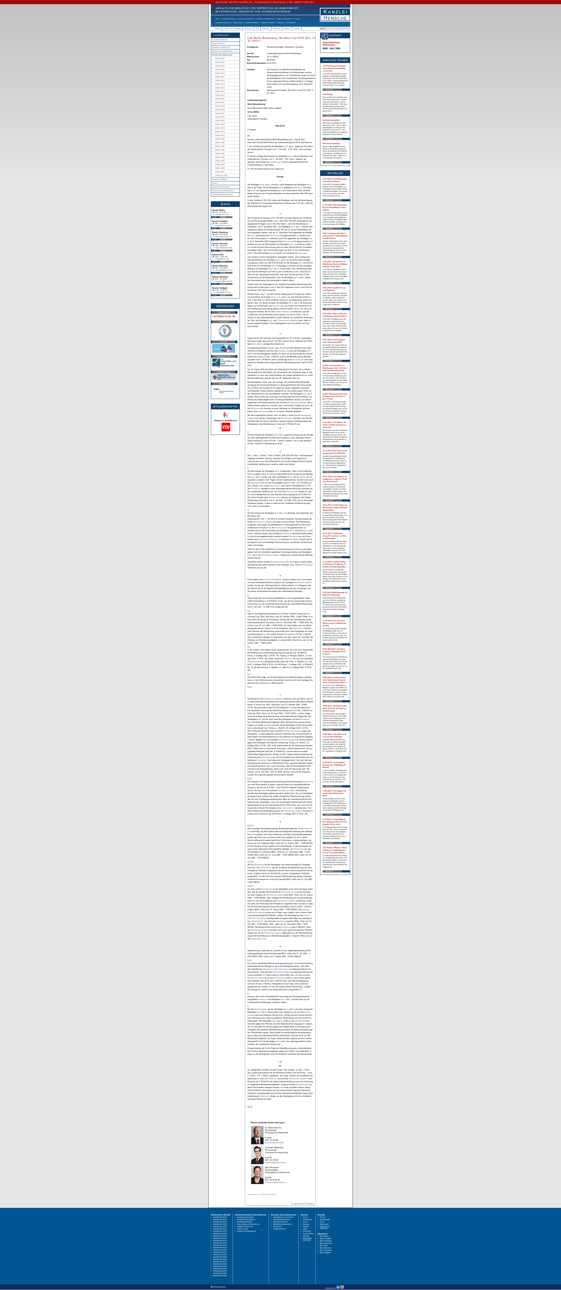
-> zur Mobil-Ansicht (220, 35)
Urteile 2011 (220, 99)
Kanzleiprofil (291, 22)
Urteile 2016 (220, 81)
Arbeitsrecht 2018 (220, 1236)
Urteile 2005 (220, 121)
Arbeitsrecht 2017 (220, 1238)
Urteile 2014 (220, 88)
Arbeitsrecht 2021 (220, 1229)
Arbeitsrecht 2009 (220, 1257)
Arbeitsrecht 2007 (220, 1262)
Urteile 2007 (220, 113)
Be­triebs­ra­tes (275, 162)
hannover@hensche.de (223, 248)
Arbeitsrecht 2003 (220, 1271)
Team (322, 1222)
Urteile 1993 (220, 165)
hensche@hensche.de (274, 1143)
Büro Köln (324, 1246)
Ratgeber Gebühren (268, 22)
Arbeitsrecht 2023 (220, 1224)
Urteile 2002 (220, 132)
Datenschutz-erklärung (325, 1227)
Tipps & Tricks (237, 22)
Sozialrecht (277, 1227)
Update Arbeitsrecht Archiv (222, 194)
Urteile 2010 (220, 102)
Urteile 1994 (220, 161)
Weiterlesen (329, 89)
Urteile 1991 (220, 172)
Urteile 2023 (220, 59)
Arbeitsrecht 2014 (220, 1245)
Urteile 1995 (220, 157)
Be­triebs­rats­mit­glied (255, 661)
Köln (257, 28)
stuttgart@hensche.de (223, 292)
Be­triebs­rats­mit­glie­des (268, 539)
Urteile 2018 (220, 73)
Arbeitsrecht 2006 (220, 1264)
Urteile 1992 (220, 168)
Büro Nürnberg (326, 1250)
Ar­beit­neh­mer (275, 486)
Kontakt (306, 1227)
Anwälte (297, 28)
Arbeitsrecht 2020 (220, 1231)
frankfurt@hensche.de (223, 225)
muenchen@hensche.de (224, 270)
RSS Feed (307, 1231)
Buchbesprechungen (245, 1217)
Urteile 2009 (220, 106)
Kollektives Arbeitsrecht (282, 1224)
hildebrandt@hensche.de (275, 1162)
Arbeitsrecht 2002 (220, 1273)
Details (223, 217)
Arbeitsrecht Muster (251, 22)
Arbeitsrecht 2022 (220, 1227)
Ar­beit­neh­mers (288, 808)
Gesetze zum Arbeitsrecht (265, 19)
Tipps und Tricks (218, 44)
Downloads (307, 1220)
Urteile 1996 (220, 154)
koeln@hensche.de (222, 259)
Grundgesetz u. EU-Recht (283, 1217)
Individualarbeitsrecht (281, 1220)
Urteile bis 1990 (221, 175)
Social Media (308, 1234)
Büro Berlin (324, 1236)
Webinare (281, 22)
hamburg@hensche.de (223, 236)
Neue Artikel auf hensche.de (248, 1224)
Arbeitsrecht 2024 (220, 1222)
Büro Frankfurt (325, 1239)
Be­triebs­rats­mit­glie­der (288, 320)
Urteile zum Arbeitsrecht (284, 19)
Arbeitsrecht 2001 (220, 1276)
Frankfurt (226, 28)
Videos (215, 183)
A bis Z (305, 1217)
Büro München (325, 1248)
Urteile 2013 (220, 91)
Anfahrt (214, 217)
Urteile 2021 (220, 62)
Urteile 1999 (220, 143)
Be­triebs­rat (297, 187)
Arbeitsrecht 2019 (220, 1234)
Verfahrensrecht (279, 1229)
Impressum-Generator (222, 22)
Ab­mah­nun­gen (301, 253)
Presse (297, 19)
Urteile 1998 (220, 146)
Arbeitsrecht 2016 (220, 1241)
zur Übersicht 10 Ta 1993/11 (302, 1204)
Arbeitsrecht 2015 (220, 1243)
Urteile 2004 (220, 124)
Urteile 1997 (220, 150)
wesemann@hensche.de (275, 1182)
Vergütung (261, 760)
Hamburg (237, 28)
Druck (305, 1222)
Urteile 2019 (220, 70)
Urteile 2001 (220, 135)
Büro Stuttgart (325, 1253)
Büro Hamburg (325, 1241)
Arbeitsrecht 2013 (220, 1248)
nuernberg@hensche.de (223, 281)
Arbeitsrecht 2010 (220, 1255)
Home (217, 19)
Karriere (306, 1224)
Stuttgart (287, 28)
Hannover (248, 28)
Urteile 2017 (220, 77)
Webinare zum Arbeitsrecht (222, 191)
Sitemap (306, 1236)
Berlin (217, 28)
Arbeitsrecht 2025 (220, 1220)
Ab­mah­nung (275, 235)
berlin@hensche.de (222, 214)
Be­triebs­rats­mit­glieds (273, 579)
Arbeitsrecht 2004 (220, 1269)
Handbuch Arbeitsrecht (245, 19)
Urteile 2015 (220, 84)
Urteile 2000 (220, 139)
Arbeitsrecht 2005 (220, 1266)
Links (305, 1229)
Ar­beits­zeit (263, 999)
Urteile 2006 (220, 117)
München (266, 28)
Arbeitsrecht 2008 (220, 1259)
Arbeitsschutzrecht (280, 1222)
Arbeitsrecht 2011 (220, 1252)
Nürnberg (276, 28)
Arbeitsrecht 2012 (220, 1250)
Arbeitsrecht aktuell (228, 19)
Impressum (324, 1224)
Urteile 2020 (220, 66)
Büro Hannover (326, 1243)
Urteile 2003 (220, 128)
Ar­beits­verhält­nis (282, 312)
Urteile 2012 (220, 95)
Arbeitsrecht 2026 (220, 1217)
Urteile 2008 (220, 110)
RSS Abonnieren (219, 1287)
